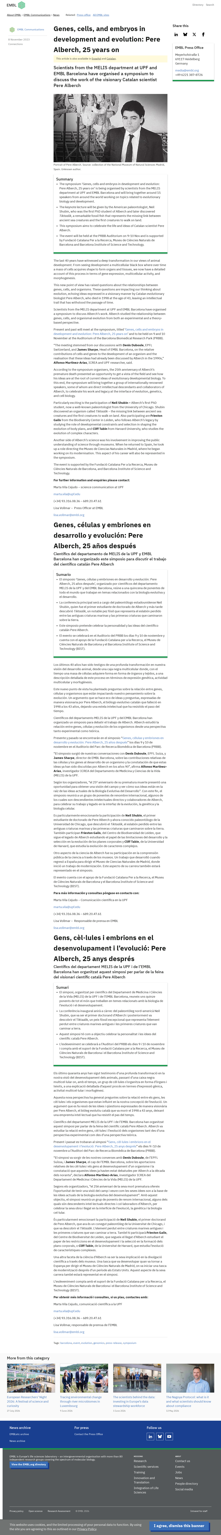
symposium (129, 1343)
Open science (36, 1511)
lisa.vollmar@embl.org (69, 1332)
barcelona (66, 1343)
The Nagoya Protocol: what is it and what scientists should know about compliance (188, 1402)
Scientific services (146, 1466)
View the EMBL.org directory (28, 1464)
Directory (198, 5)
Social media (184, 1489)
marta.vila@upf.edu (67, 1311)
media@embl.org (187, 70)
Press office (84, 15)
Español (96, 59)
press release (114, 1343)
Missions (138, 1456)
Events (179, 1466)
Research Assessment (59, 1511)
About (178, 1456)
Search (210, 5)
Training (139, 1472)
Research (140, 1461)
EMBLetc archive (19, 1434)
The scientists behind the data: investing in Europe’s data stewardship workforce (134, 1402)
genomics (99, 1343)
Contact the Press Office (88, 1434)
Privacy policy (16, 1511)
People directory (186, 1483)
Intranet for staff (198, 1511)
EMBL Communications (37, 15)
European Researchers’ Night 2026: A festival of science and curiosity (28, 1402)
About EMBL (14, 15)
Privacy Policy (86, 1529)
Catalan (111, 59)
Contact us (182, 1461)
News (56, 15)
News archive (17, 1441)
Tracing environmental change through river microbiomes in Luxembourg (81, 1402)
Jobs (178, 1472)
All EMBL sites (101, 15)
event (76, 1343)
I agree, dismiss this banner (179, 1526)
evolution (86, 1343)
